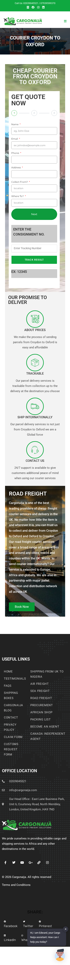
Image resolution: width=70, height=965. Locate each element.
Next (34, 214)
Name (15, 124)
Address (16, 167)
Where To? (17, 196)
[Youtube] (22, 862)
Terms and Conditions (16, 885)
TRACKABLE (35, 373)
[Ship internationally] (35, 406)
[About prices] (35, 319)
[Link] (39, 862)
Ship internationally (35, 417)
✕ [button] (66, 929)
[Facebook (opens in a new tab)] (33, 7)
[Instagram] (47, 862)
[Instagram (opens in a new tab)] (38, 7)
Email (14, 138)
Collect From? (19, 181)
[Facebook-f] (5, 862)
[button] (11, 924)
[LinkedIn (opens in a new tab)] (43, 7)
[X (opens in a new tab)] (27, 7)
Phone (15, 153)
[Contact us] (35, 450)
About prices (35, 330)
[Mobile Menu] (65, 21)
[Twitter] (13, 862)
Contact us (35, 461)
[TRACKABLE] (35, 362)
